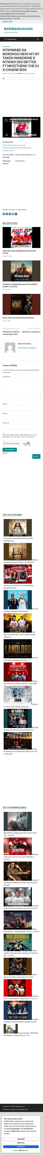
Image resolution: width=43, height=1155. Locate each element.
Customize (20, 1139)
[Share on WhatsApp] (7, 214)
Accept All (21, 1146)
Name (5, 404)
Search (5, 453)
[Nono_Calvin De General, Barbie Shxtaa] (21, 305)
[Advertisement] (21, 187)
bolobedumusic (18, 28)
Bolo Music (6, 46)
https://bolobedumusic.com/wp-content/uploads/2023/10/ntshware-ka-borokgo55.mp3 (17, 147)
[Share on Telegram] (10, 214)
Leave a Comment (29, 73)
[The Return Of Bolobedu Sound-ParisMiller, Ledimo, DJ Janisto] (21, 272)
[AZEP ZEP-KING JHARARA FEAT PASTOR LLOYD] (21, 238)
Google (13, 1109)
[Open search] (37, 39)
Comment (7, 376)
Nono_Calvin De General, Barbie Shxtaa (18, 318)
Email (5, 413)
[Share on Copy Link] (16, 214)
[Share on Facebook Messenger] (13, 214)
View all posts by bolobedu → (27, 348)
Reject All (21, 1143)
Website (6, 423)
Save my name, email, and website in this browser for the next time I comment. (20, 436)
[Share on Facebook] (4, 214)
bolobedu (19, 73)
